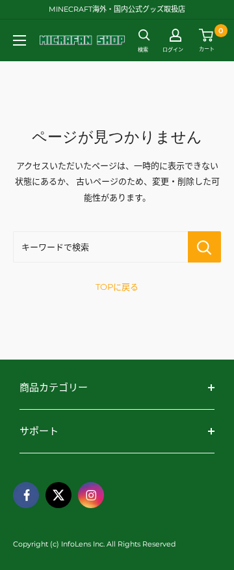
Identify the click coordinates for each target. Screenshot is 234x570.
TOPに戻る (117, 286)
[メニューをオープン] (19, 40)
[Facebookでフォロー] (26, 495)
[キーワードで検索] (204, 247)
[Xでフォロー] (59, 495)
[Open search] (144, 35)
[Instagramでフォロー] (91, 495)
